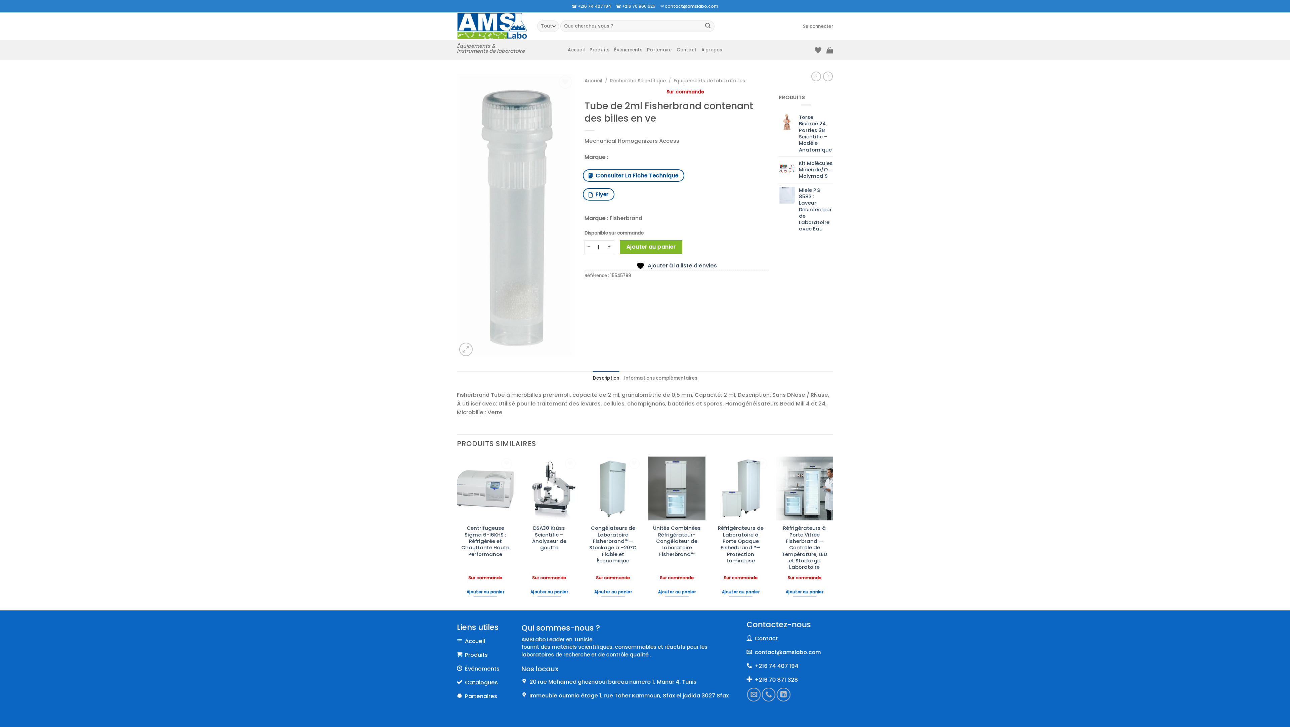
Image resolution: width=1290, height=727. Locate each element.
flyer (600, 194)
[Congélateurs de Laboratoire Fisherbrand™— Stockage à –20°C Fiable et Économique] (613, 488)
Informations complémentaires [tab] (660, 378)
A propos (711, 50)
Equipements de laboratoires (709, 80)
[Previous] (457, 533)
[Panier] (829, 50)
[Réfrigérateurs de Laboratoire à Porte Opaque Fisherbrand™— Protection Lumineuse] (740, 488)
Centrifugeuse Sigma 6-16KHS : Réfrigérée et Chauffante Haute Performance (485, 541)
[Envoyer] (708, 26)
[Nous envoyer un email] (754, 694)
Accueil (576, 50)
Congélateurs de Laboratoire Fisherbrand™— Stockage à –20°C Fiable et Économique (613, 544)
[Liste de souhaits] (818, 50)
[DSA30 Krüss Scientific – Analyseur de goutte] (549, 488)
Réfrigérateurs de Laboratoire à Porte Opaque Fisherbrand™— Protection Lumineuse (741, 544)
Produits (599, 50)
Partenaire (659, 50)
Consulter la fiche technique (635, 175)
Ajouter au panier (651, 247)
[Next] (833, 533)
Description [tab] (606, 378)
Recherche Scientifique (638, 80)
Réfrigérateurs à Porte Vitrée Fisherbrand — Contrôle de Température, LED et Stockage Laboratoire (804, 547)
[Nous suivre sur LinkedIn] (783, 694)
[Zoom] (466, 349)
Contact (687, 50)
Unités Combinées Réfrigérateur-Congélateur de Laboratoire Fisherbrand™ (677, 541)
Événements (628, 50)
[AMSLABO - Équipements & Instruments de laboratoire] (492, 26)
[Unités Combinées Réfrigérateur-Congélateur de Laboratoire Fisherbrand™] (676, 488)
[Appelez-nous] (769, 694)
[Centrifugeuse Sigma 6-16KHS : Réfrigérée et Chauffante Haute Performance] (485, 488)
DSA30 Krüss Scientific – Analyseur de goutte (549, 538)
